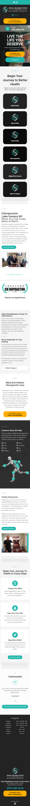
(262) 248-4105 (15, 788)
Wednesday (8, 725)
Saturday (8, 731)
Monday (8, 721)
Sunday (8, 733)
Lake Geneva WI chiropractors (13, 241)
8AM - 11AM (22, 729)
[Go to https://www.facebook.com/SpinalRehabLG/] (14, 3)
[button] (9, 247)
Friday (8, 729)
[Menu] (15, 803)
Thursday (8, 727)
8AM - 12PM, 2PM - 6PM (21, 721)
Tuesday (8, 723)
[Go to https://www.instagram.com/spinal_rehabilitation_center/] (17, 3)
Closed (22, 727)
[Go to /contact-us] (15, 589)
